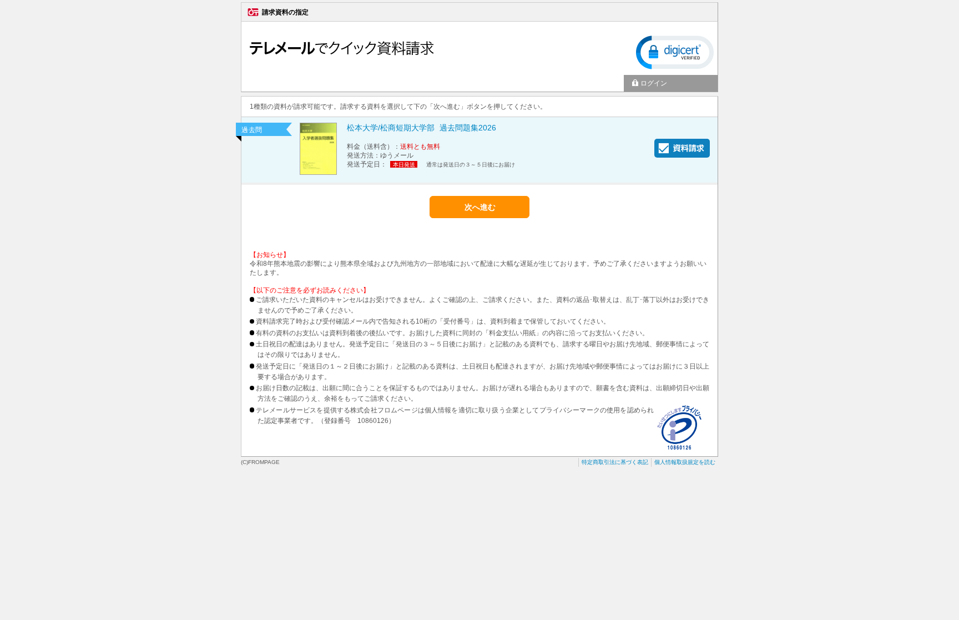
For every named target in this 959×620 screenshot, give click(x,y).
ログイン (653, 83)
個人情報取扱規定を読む (684, 462)
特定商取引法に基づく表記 (615, 462)
